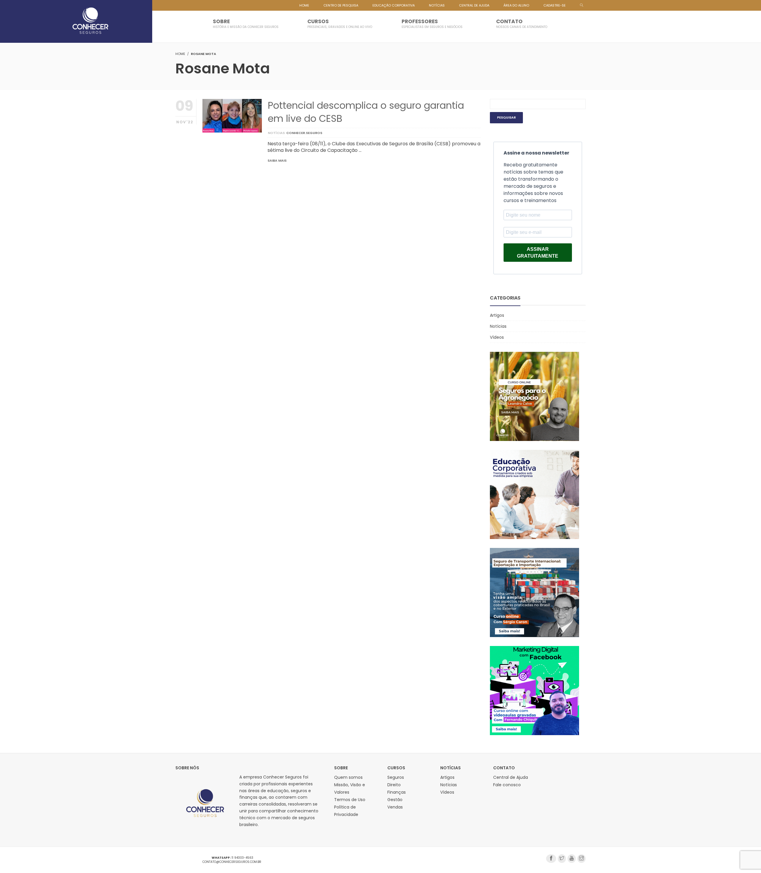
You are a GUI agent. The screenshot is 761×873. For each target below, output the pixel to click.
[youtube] (571, 858)
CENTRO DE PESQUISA (340, 5)
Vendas (395, 807)
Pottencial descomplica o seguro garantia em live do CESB (366, 112)
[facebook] (551, 858)
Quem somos (348, 777)
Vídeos (497, 337)
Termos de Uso (349, 800)
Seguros (395, 777)
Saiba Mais (277, 160)
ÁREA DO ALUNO (516, 5)
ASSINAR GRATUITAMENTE (537, 253)
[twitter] (562, 858)
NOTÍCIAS (437, 5)
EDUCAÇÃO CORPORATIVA (393, 5)
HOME (304, 5)
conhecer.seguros (304, 132)
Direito (394, 785)
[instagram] (581, 858)
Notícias (276, 132)
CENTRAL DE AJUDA (474, 5)
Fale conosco (507, 785)
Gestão (394, 800)
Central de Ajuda (510, 777)
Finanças (396, 792)
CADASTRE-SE (554, 5)
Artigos (497, 315)
